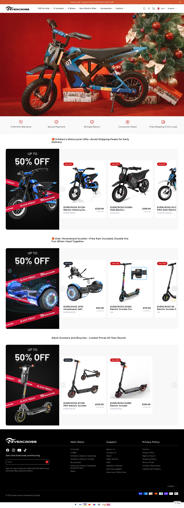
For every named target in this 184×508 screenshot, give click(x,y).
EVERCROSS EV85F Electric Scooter (121, 404)
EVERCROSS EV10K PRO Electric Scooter (74, 404)
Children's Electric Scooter (82, 459)
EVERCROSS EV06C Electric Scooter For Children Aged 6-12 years (121, 307)
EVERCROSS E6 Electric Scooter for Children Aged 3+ (167, 307)
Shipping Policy (149, 459)
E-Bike (73, 453)
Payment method (114, 466)
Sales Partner (112, 459)
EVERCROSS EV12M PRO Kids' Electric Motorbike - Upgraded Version (168, 208)
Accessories (75, 462)
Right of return (149, 456)
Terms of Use (148, 462)
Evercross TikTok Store (116, 472)
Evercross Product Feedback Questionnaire (83, 467)
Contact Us (111, 453)
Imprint (145, 449)
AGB (108, 462)
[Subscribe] (47, 462)
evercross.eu (17, 495)
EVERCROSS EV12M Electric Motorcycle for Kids (74, 208)
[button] (44, 8)
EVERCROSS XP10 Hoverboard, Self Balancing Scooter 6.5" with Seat (73, 307)
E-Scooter (74, 449)
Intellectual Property (151, 469)
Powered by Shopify (31, 495)
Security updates (114, 469)
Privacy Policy (148, 453)
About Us (110, 449)
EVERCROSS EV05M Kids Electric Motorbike (121, 208)
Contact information (151, 466)
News (72, 471)
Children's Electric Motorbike (83, 456)
